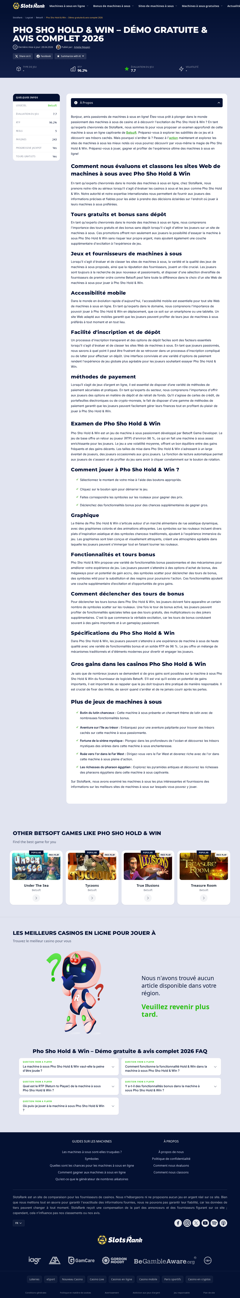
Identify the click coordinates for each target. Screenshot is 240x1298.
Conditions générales (35, 1292)
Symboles (92, 1159)
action (173, 138)
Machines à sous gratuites (200, 6)
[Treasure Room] (203, 877)
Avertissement (112, 1292)
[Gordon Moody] (114, 1260)
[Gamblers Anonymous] (55, 1260)
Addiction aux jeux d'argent (146, 1292)
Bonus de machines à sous (111, 6)
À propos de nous (171, 1152)
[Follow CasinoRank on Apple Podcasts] (223, 1223)
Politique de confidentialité (171, 1159)
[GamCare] (81, 1260)
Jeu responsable (182, 1292)
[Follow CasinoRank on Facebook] (178, 1223)
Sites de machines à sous (156, 6)
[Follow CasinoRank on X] (196, 1223)
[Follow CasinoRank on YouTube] (205, 1223)
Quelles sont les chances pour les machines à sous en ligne (92, 1165)
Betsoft (52, 105)
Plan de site (209, 1292)
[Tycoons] (92, 877)
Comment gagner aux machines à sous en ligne (92, 1172)
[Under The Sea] (36, 877)
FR (16, 1223)
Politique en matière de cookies (75, 1292)
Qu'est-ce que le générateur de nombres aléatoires (91, 1179)
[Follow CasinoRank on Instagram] (187, 1223)
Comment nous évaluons (171, 1165)
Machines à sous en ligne (67, 6)
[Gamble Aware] (165, 1260)
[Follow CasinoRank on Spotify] (214, 1223)
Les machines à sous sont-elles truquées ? (92, 1152)
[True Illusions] (148, 877)
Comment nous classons (171, 1172)
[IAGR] (35, 1260)
